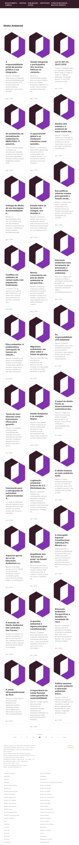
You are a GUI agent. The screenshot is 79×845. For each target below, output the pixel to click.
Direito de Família (9, 794)
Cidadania (43, 776)
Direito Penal (8, 809)
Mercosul (7, 830)
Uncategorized (44, 842)
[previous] (21, 737)
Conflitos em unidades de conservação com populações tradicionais (15, 280)
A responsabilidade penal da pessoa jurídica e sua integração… (14, 67)
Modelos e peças (45, 830)
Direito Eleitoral (45, 800)
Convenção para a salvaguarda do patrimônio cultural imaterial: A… (14, 493)
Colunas (6, 779)
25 (33, 737)
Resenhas (7, 836)
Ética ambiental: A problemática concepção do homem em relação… (15, 349)
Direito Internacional (10, 806)
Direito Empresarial (10, 803)
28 (52, 737)
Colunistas (43, 779)
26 (40, 737)
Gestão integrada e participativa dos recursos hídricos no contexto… (39, 67)
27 (46, 737)
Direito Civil (7, 788)
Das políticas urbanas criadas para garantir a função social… (63, 195)
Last (64, 737)
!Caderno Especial (9, 773)
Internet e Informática (46, 824)
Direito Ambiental (45, 785)
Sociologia (43, 836)
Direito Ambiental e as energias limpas (39, 416)
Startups (6, 839)
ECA (5, 821)
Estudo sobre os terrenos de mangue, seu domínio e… (38, 209)
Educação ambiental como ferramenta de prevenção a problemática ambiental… (63, 266)
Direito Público (44, 815)
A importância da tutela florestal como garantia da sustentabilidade (39, 694)
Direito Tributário (9, 818)
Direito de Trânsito (46, 794)
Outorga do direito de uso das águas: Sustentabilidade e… (15, 209)
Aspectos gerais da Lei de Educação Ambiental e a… (14, 559)
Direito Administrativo (11, 785)
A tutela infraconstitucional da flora (15, 692)
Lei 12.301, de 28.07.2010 (62, 63)
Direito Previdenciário (46, 809)
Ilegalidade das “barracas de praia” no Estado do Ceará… (38, 558)
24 (27, 737)
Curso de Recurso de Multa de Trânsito (59, 4)
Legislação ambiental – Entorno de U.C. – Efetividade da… (38, 484)
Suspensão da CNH (46, 839)
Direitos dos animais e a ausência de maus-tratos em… (64, 128)
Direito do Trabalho (10, 800)
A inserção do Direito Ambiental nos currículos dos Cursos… (14, 626)
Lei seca (6, 827)
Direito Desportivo (9, 797)
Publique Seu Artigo (33, 4)
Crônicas (6, 782)
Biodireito (7, 776)
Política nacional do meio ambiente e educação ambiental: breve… (64, 688)
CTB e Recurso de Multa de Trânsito (51, 782)
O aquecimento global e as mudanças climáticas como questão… (38, 138)
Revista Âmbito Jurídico (11, 4)
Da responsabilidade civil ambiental (63, 337)
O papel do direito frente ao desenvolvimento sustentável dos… (64, 405)
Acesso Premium (45, 773)
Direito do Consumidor (47, 797)
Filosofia (6, 824)
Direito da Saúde (45, 791)
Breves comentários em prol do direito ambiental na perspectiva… (38, 277)
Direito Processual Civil (47, 812)
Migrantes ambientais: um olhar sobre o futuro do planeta (39, 350)
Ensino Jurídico (44, 821)
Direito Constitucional (10, 791)
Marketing (43, 827)
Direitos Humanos (45, 818)
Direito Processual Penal (11, 815)
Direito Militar (44, 806)
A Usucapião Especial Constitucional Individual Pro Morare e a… (62, 540)
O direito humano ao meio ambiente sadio (64, 473)
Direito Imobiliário (45, 803)
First (14, 737)
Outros (42, 833)
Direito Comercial (45, 788)
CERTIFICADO (44, 3)
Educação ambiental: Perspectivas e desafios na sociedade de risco (62, 615)
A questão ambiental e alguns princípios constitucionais (38, 625)
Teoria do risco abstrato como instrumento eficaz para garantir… (13, 419)
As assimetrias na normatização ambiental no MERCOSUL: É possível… (14, 138)
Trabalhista (7, 842)
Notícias (22, 3)
